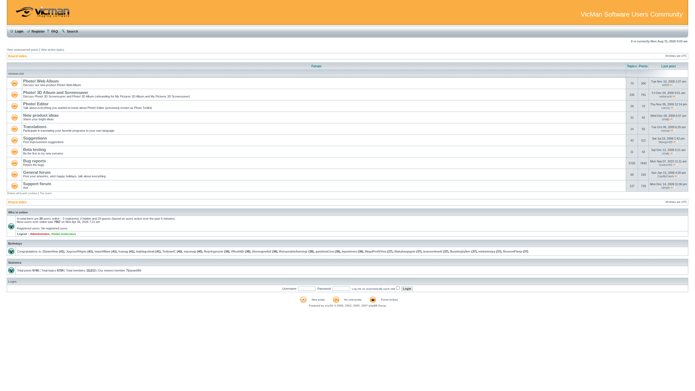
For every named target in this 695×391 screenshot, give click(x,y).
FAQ (54, 31)
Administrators (40, 233)
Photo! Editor (36, 104)
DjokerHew (50, 251)
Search (72, 31)
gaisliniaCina (324, 251)
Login (18, 31)
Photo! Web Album (41, 81)
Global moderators (63, 233)
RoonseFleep (512, 251)
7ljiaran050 (133, 270)
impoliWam (102, 251)
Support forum (37, 183)
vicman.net (16, 73)
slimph (665, 187)
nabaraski (665, 96)
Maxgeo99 (665, 142)
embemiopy (486, 251)
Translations (34, 126)
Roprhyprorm (213, 251)
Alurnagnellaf (261, 251)
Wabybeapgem (404, 251)
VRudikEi (237, 251)
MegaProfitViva (375, 251)
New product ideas (41, 115)
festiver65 (665, 164)
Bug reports (34, 161)
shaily (665, 119)
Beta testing (34, 149)
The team (46, 193)
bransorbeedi (432, 251)
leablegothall (145, 251)
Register (38, 31)
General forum (36, 172)
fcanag (123, 251)
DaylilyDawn (666, 176)
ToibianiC (169, 251)
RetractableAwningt (293, 251)
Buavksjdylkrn (460, 251)
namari (665, 130)
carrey (665, 107)
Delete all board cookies (22, 193)
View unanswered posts (22, 49)
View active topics (52, 49)
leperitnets (349, 251)
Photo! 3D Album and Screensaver (55, 92)
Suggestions (35, 138)
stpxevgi (190, 251)
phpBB (329, 305)
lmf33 (665, 85)
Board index (17, 56)
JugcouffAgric (76, 251)
